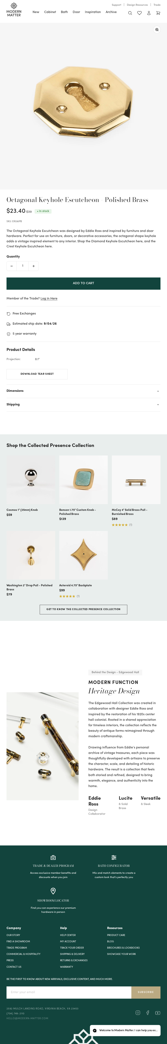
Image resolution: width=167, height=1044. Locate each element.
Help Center (68, 935)
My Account (68, 941)
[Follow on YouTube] (157, 1013)
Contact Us (14, 967)
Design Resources (137, 5)
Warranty (66, 967)
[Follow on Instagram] (137, 1014)
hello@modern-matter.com (27, 1018)
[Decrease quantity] (11, 266)
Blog (110, 941)
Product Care (116, 935)
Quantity (13, 256)
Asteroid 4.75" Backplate (75, 585)
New (36, 12)
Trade (157, 5)
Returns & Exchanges (74, 960)
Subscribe (146, 992)
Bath (64, 12)
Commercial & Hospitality (24, 954)
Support (116, 5)
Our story (13, 935)
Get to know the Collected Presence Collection (83, 609)
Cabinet (50, 12)
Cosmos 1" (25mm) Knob (22, 510)
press (10, 960)
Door (76, 12)
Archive (111, 12)
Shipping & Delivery (72, 954)
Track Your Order (72, 948)
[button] (125, 1031)
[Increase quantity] (33, 266)
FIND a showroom (18, 941)
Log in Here (49, 298)
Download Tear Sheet (37, 374)
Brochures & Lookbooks (123, 948)
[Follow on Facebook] (147, 1014)
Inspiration (93, 12)
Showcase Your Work (121, 954)
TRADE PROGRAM (17, 948)
